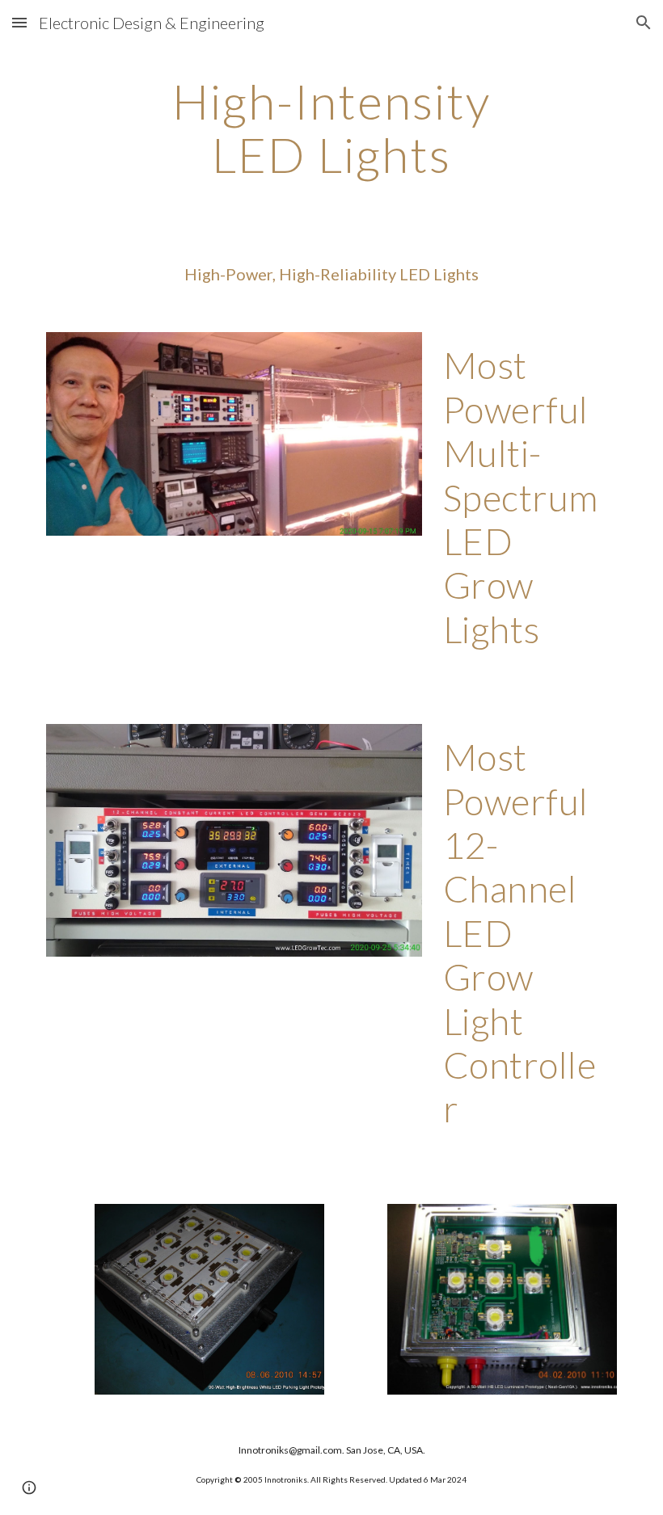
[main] (332, 127)
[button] (19, 22)
